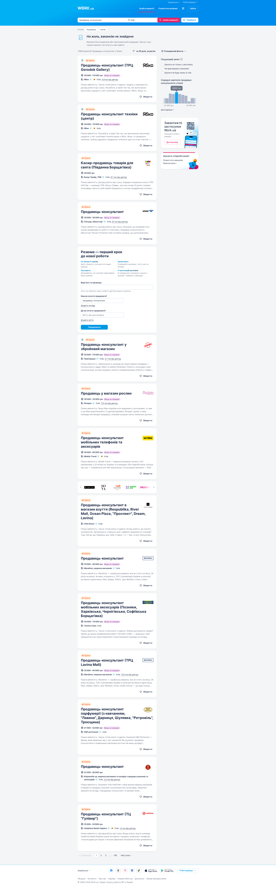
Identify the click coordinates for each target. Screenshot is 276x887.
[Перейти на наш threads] (118, 870)
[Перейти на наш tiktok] (138, 870)
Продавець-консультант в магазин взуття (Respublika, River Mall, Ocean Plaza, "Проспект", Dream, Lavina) (113, 511)
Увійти (193, 8)
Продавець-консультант (102, 212)
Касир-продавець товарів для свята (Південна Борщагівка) (107, 165)
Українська (83, 870)
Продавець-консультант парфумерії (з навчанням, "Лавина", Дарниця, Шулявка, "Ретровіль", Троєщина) (117, 715)
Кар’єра (111, 879)
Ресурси (81, 879)
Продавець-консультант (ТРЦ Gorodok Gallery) (107, 67)
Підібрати (191, 20)
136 (115, 855)
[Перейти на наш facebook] (111, 870)
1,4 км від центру (128, 828)
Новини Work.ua (125, 879)
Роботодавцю (189, 2)
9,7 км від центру (119, 177)
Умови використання (156, 879)
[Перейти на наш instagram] (125, 870)
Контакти (92, 879)
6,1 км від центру (120, 222)
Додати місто (87, 320)
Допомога (139, 879)
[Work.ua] (86, 8)
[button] (183, 8)
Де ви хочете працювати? (93, 311)
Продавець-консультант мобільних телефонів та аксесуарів (102, 442)
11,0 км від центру (109, 403)
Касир (103, 29)
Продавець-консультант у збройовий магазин (104, 346)
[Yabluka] (89, 487)
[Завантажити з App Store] (150, 870)
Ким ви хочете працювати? (94, 296)
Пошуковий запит (170, 59)
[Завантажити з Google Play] (167, 870)
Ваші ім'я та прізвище (91, 283)
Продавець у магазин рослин (106, 393)
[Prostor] (145, 487)
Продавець (91, 29)
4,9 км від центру (110, 79)
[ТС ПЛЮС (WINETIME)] (117, 487)
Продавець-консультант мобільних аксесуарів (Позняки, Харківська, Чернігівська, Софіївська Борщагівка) (113, 609)
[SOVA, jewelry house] (103, 487)
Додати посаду (88, 305)
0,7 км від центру (113, 359)
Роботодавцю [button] (186, 870)
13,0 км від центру (129, 674)
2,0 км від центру (112, 779)
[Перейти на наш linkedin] (132, 870)
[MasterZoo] (131, 487)
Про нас (102, 879)
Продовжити (94, 327)
